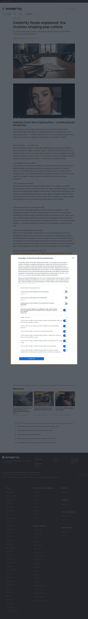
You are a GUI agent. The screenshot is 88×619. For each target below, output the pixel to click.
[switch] (65, 292)
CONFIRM (31, 358)
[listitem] (44, 288)
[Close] (73, 258)
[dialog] (44, 309)
